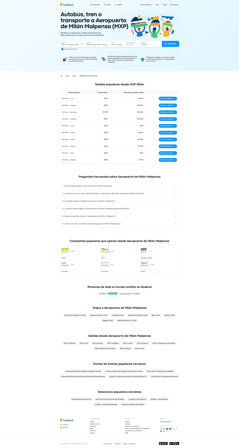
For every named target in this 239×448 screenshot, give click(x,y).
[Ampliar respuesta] (175, 186)
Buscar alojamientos (70, 49)
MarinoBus (64, 271)
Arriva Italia (104, 271)
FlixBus (63, 257)
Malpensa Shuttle (146, 257)
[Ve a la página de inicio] (66, 5)
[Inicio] (61, 76)
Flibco (103, 257)
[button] (82, 43)
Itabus (143, 271)
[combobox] (70, 43)
